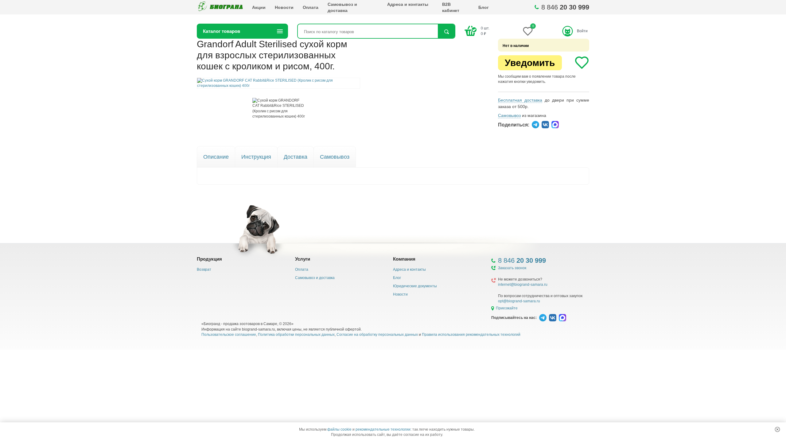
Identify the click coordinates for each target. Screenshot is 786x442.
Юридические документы (415, 286)
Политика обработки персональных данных (296, 334)
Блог (483, 7)
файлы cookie (339, 429)
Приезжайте (507, 308)
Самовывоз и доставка (342, 7)
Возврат (204, 269)
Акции (259, 7)
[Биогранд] (220, 7)
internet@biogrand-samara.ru (522, 284)
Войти (582, 31)
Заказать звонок (512, 268)
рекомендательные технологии (383, 429)
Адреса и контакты (407, 4)
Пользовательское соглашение (228, 334)
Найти (446, 31)
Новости (284, 7)
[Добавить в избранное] (581, 62)
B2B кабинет (450, 7)
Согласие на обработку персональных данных (377, 334)
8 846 (565, 7)
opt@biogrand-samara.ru (519, 301)
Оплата (310, 7)
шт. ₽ (485, 31)
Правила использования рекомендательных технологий (471, 334)
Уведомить (530, 63)
